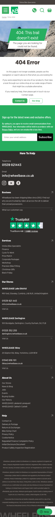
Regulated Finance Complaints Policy (18, 441)
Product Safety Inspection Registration (18, 447)
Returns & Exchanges (11, 427)
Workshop (6, 262)
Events (5, 393)
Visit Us (5, 309)
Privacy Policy (7, 129)
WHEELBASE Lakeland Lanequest (16, 403)
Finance (5, 249)
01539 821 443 (9, 300)
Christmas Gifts (8, 269)
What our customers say (12, 210)
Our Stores (6, 383)
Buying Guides (8, 396)
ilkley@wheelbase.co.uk (12, 363)
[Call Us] (34, 10)
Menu (5, 10)
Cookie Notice (8, 437)
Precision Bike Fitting (11, 266)
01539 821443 (11, 164)
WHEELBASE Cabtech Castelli (14, 406)
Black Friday (7, 272)
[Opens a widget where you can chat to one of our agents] (44, 512)
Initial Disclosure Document (13, 444)
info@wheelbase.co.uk (18, 175)
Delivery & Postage (10, 424)
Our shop (36, 101)
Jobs (4, 389)
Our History (7, 400)
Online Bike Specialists (27, 2)
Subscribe (45, 137)
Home (4, 17)
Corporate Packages (10, 259)
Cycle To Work (8, 252)
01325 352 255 (9, 330)
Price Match (7, 256)
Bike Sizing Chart (9, 431)
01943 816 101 (9, 360)
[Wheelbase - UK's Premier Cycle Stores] (20, 10)
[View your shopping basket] (49, 10)
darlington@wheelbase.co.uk (14, 333)
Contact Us (20, 101)
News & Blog (7, 386)
